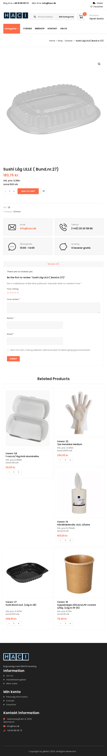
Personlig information (17, 696)
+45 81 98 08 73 (21, 3)
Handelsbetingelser (16, 679)
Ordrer (99, 3)
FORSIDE (27, 28)
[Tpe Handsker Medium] (79, 412)
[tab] (53, 264)
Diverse (68, 40)
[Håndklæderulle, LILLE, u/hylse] (79, 493)
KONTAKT (52, 28)
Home (52, 40)
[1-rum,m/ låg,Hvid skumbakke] (28, 418)
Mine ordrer (12, 683)
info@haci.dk (49, 3)
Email (10, 334)
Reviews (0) (53, 264)
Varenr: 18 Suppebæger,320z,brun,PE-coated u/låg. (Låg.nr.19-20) (76, 605)
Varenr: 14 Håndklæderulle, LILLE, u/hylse (73, 523)
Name (10, 318)
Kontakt (10, 700)
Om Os (9, 675)
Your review (13, 299)
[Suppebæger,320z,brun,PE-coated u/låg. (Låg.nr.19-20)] (79, 573)
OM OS (63, 28)
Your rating (12, 289)
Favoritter (98, 6)
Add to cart (28, 191)
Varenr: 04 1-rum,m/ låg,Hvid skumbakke (22, 455)
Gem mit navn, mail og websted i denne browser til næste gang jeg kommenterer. (50, 350)
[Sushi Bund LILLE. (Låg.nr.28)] (28, 573)
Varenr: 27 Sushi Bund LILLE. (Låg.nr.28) (21, 603)
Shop (60, 40)
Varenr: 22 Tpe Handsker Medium (69, 443)
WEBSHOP (40, 28)
